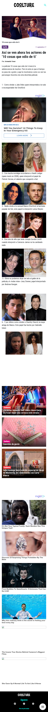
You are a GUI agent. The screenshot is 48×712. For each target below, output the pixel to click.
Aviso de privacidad (24, 709)
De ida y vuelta (38, 706)
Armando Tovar (10, 61)
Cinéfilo (5, 47)
